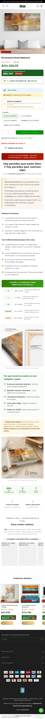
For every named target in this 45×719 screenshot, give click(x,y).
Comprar (7, 623)
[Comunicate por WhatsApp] (41, 710)
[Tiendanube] (22, 710)
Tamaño (5, 112)
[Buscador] (7, 6)
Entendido (39, 716)
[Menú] (3, 6)
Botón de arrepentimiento (22, 706)
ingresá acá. (37, 703)
